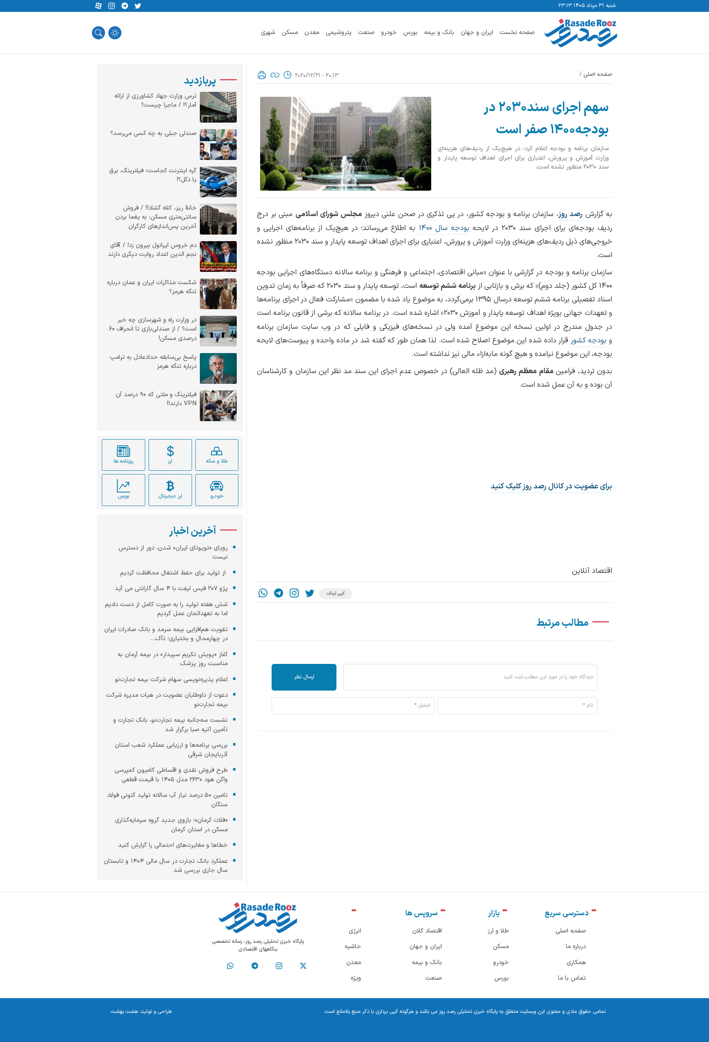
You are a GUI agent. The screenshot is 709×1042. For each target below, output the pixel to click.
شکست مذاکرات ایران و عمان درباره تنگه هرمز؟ (152, 287)
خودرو (389, 32)
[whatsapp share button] (263, 594)
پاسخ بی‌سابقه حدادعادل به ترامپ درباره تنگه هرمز (153, 362)
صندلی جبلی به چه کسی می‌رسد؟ (153, 133)
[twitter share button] (138, 6)
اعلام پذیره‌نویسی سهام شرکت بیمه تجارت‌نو (171, 679)
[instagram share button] (112, 6)
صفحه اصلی (597, 74)
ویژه (356, 978)
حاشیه (353, 946)
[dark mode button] (114, 32)
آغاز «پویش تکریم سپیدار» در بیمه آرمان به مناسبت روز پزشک (173, 659)
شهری (268, 32)
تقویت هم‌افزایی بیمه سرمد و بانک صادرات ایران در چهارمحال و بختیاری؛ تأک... (166, 634)
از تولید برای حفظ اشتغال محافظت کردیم (174, 573)
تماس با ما (572, 978)
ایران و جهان (477, 32)
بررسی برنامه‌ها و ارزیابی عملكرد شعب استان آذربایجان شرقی (171, 750)
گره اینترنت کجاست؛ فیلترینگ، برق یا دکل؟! (153, 175)
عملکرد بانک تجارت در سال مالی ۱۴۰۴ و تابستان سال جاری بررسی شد (166, 866)
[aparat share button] (98, 6)
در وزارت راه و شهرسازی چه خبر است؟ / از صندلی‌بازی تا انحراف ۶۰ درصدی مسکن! (153, 329)
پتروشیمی (339, 32)
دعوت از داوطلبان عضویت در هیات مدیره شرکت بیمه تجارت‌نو (167, 700)
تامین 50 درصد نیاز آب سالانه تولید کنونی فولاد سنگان (167, 800)
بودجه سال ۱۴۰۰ (444, 228)
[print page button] (262, 75)
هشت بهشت (124, 1012)
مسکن (290, 32)
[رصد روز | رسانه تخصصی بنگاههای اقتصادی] (580, 32)
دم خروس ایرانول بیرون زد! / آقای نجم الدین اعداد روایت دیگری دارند (152, 250)
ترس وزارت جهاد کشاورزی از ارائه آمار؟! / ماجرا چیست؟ (155, 101)
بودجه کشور (589, 340)
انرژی (355, 931)
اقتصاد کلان (427, 931)
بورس (410, 32)
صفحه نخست (517, 32)
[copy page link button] (275, 75)
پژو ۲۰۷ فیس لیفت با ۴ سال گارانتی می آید (171, 588)
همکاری (576, 962)
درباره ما (576, 946)
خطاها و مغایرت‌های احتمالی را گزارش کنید (173, 845)
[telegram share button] (125, 6)
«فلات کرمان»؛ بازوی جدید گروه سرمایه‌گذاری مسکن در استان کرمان (171, 825)
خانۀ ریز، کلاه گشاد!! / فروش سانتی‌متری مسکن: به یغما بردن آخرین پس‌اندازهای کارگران (156, 217)
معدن (311, 32)
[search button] (98, 32)
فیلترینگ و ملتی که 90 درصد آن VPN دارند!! (156, 399)
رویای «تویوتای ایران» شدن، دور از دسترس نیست (173, 552)
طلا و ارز (498, 931)
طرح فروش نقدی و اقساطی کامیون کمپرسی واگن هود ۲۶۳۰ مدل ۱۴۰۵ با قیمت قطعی (171, 775)
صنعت (366, 32)
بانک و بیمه (439, 32)
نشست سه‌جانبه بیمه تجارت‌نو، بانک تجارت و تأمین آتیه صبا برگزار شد (170, 725)
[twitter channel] (303, 966)
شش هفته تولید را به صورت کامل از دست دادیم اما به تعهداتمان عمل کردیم (166, 609)
